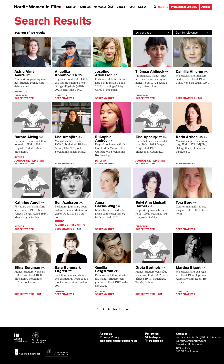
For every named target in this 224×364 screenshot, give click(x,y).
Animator (20, 91)
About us (106, 333)
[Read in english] (200, 98)
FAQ (132, 7)
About (142, 7)
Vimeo (120, 7)
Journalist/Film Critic (29, 160)
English (71, 7)
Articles (85, 7)
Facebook (150, 340)
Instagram (156, 336)
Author (19, 157)
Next (116, 309)
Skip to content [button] (11, 3)
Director (20, 95)
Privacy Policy (109, 336)
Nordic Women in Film (37, 7)
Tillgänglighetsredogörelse (119, 340)
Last (126, 309)
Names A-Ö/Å (103, 7)
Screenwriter (24, 98)
